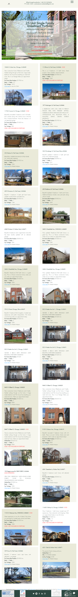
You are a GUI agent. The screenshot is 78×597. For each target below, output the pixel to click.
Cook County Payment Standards (39, 50)
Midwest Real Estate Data (62, 589)
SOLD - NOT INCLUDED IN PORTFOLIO (14, 128)
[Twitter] (34, 594)
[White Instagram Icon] (45, 594)
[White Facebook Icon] (39, 594)
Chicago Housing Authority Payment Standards (40, 54)
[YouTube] (36, 594)
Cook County (32, 589)
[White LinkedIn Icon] (42, 594)
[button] (72, 2)
